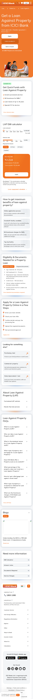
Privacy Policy (20, 690)
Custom (6, 150)
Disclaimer (12, 690)
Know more (5, 32)
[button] (16, 512)
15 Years (20, 147)
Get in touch (10, 46)
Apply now (6, 334)
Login (26, 3)
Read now (6, 543)
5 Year (6, 147)
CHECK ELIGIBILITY (10, 41)
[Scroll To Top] (28, 586)
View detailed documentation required (14, 292)
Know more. (13, 695)
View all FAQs (7, 502)
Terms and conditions (19, 688)
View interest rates (8, 112)
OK (18, 695)
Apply (10, 36)
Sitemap (9, 688)
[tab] (8, 266)
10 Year (12, 147)
